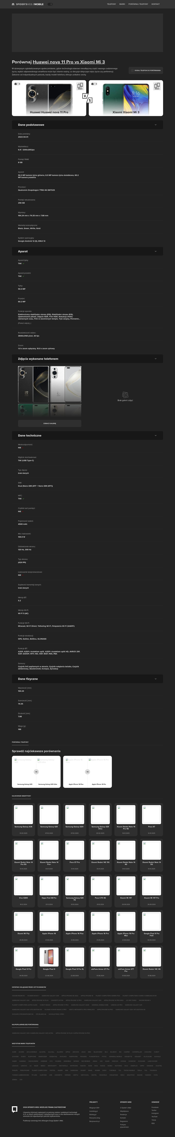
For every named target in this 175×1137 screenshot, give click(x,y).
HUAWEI (58, 1061)
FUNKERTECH (94, 1056)
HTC (51, 1061)
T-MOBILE (112, 1070)
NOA (96, 1066)
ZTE (21, 1079)
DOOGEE (15, 1056)
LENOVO (24, 1066)
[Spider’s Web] (22, 4)
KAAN (107, 1061)
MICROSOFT (52, 1066)
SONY (104, 1070)
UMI (50, 1075)
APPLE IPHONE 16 (87, 996)
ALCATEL (42, 1052)
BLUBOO (113, 1052)
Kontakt (123, 1118)
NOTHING (118, 1066)
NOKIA (102, 1066)
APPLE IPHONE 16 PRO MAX (113, 1000)
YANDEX (148, 1075)
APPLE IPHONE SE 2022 (69, 996)
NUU (126, 1066)
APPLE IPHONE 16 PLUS (40, 1000)
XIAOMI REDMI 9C (18, 996)
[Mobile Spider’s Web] (38, 4)
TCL (120, 1070)
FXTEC (104, 1056)
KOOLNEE (141, 1061)
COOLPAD (147, 1052)
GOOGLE (157, 1056)
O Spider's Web (125, 1108)
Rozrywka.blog (94, 1118)
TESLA (139, 1070)
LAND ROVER (152, 1061)
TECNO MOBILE (129, 1070)
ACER (14, 1052)
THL (145, 1070)
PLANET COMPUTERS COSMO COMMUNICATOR (140, 996)
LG (31, 1066)
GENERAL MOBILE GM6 (100, 1005)
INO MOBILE (85, 1061)
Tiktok (154, 1120)
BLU (106, 1052)
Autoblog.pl (93, 1111)
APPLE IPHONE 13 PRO (74, 1000)
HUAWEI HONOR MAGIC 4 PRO (55, 1009)
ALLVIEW (60, 1052)
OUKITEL (159, 1066)
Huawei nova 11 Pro (53, 61)
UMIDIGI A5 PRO (116, 1005)
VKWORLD (103, 1075)
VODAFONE (113, 1075)
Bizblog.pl (92, 1114)
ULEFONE (43, 1075)
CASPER (127, 1052)
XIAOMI (139, 1075)
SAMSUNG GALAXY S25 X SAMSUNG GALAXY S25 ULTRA (32, 1033)
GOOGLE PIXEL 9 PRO (56, 1014)
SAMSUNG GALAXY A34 (20, 1000)
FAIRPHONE (73, 1056)
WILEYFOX (131, 1075)
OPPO (142, 1066)
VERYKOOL (85, 1075)
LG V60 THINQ (131, 1000)
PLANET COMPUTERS (39, 1070)
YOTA (156, 1075)
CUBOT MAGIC (45, 1005)
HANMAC (22, 1061)
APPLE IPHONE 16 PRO (105, 1009)
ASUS (83, 1052)
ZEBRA (14, 1079)
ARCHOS (76, 1052)
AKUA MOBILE (32, 1052)
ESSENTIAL (53, 1056)
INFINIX (76, 1061)
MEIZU (43, 1066)
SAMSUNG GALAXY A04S (80, 1005)
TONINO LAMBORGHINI (20, 1075)
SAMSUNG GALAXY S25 (133, 1005)
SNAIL (90, 1070)
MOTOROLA (63, 1066)
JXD (101, 1061)
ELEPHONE (32, 1056)
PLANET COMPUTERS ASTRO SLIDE (24, 1005)
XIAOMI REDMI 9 (145, 1000)
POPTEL (52, 1070)
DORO (23, 1056)
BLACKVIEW (98, 1052)
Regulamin (124, 1121)
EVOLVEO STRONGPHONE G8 (22, 1014)
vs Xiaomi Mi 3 (89, 61)
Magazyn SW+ (94, 1108)
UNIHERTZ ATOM (57, 1000)
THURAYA (153, 1070)
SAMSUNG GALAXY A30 (92, 1000)
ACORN (21, 1052)
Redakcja (123, 1114)
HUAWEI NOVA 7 (33, 996)
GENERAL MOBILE (115, 1056)
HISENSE (44, 1061)
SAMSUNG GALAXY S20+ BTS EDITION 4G (130, 1009)
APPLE (68, 1052)
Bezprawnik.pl (94, 1121)
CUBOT (156, 1052)
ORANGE (150, 1066)
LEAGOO (15, 1066)
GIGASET (138, 1056)
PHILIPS (15, 1070)
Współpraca (124, 1111)
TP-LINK (34, 1075)
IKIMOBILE (67, 1061)
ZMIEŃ (80, 89)
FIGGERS (83, 1056)
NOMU (110, 1066)
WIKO (122, 1075)
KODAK (123, 1061)
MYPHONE (74, 1066)
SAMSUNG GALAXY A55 (50, 996)
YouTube (154, 1116)
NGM (90, 1066)
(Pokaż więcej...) (24, 323)
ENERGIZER (43, 1056)
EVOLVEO (63, 1056)
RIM (66, 1070)
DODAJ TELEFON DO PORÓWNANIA (148, 70)
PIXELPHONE (24, 1070)
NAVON (83, 1066)
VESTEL (94, 1075)
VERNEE (68, 1075)
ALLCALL (51, 1052)
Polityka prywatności (124, 1125)
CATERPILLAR (137, 1052)
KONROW (132, 1061)
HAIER (14, 1061)
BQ (120, 1052)
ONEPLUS (134, 1066)
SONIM (97, 1070)
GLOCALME (148, 1056)
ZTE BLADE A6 (41, 1014)
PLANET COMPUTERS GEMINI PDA (108, 996)
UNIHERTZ (58, 1075)
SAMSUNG (74, 1070)
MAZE (36, 1066)
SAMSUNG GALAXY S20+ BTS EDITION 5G (27, 1009)
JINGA (95, 1061)
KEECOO (115, 1061)
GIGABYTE (128, 1056)
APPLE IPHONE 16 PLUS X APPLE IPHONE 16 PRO (73, 1033)
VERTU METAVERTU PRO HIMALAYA (82, 1009)
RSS (153, 1123)
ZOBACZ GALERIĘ (49, 423)
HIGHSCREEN (33, 1061)
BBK (89, 1052)
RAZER (60, 1070)
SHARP (83, 1070)
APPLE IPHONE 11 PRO (61, 1005)
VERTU (75, 1075)
